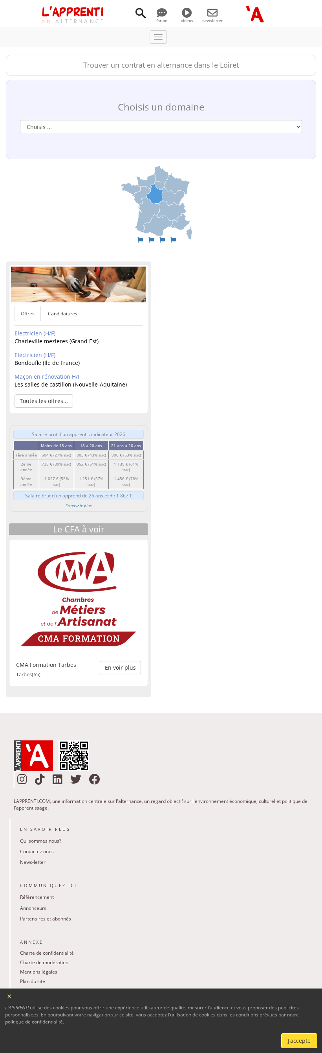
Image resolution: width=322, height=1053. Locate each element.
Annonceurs (33, 908)
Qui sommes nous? (40, 841)
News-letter (33, 862)
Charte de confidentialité (47, 953)
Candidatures (62, 313)
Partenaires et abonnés (45, 918)
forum (161, 20)
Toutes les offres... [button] (44, 401)
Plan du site (32, 981)
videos (187, 20)
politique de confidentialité (34, 1021)
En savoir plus (79, 505)
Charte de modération (44, 962)
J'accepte (299, 1040)
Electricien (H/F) (35, 333)
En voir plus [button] (120, 667)
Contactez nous (37, 851)
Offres (28, 313)
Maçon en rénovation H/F (47, 376)
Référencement (37, 897)
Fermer (9, 995)
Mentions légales (38, 971)
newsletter (212, 20)
